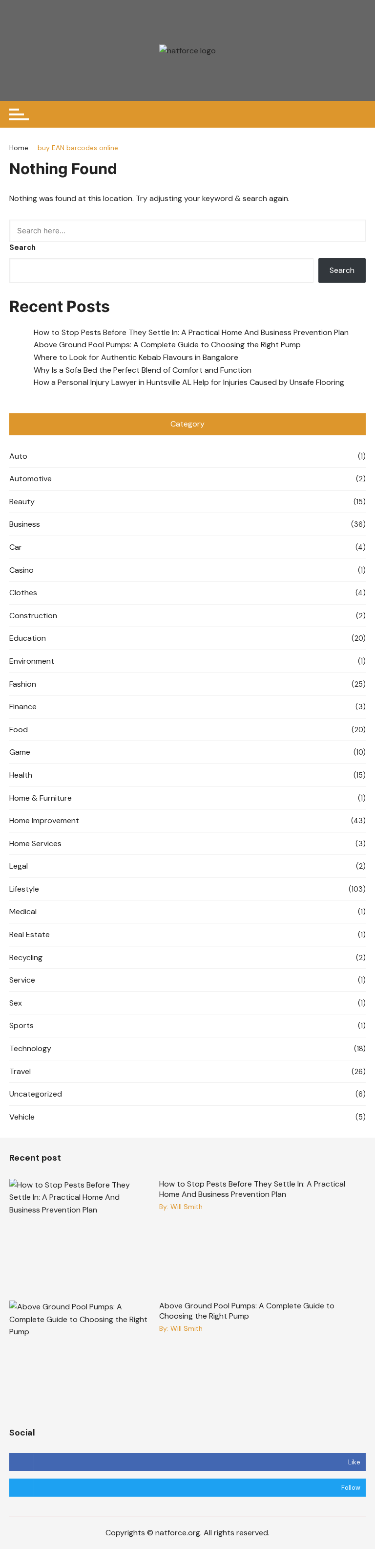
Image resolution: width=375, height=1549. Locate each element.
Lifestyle (24, 889)
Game (19, 752)
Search (22, 247)
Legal (18, 866)
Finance (23, 706)
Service (22, 980)
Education (27, 638)
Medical (23, 911)
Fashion (22, 684)
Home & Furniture (40, 798)
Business (24, 524)
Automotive (30, 478)
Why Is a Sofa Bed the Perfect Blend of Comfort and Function (142, 370)
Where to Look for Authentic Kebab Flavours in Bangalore (136, 357)
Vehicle (22, 1117)
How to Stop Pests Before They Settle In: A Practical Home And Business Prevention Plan (191, 332)
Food (18, 729)
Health (20, 775)
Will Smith (186, 1206)
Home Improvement (44, 820)
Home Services (35, 843)
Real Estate (29, 934)
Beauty (22, 501)
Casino (21, 570)
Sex (15, 1003)
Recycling (25, 957)
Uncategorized (35, 1094)
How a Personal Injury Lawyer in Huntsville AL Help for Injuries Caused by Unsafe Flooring (190, 382)
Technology (30, 1048)
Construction (33, 615)
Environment (31, 661)
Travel (20, 1071)
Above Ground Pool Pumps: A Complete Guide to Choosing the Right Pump (167, 344)
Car (15, 547)
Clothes (23, 592)
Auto (18, 456)
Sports (21, 1025)
